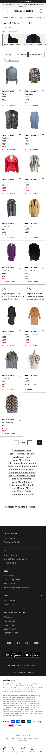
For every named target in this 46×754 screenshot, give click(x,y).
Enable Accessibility (23, 1)
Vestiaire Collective (15, 613)
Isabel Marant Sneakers (23, 494)
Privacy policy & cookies (22, 672)
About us (8, 617)
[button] (41, 10)
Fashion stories (11, 632)
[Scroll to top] (39, 442)
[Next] (29, 442)
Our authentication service (16, 558)
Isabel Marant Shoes (22, 482)
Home (5, 17)
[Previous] (16, 442)
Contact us (9, 604)
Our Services (10, 534)
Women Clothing (33, 17)
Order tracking (10, 554)
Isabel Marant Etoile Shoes (22, 472)
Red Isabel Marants (21, 478)
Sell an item (9, 583)
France (7, 739)
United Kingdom (16, 739)
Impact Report (10, 624)
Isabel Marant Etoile (21, 450)
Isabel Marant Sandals (22, 491)
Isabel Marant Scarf (21, 457)
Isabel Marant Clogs (21, 488)
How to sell (9, 575)
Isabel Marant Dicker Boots (21, 475)
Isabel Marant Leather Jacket (21, 463)
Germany (36, 739)
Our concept (9, 538)
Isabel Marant (17, 17)
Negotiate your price (11, 293)
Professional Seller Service (16, 587)
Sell (6, 571)
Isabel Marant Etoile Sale (21, 453)
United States (27, 739)
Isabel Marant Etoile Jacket (21, 466)
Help (6, 596)
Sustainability (10, 620)
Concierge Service (12, 542)
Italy (25, 741)
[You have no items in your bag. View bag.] (41, 10)
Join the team (10, 628)
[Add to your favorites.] (20, 91)
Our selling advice (12, 579)
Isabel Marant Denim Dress (21, 469)
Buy (6, 550)
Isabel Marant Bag (22, 460)
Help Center (9, 600)
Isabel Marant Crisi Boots (21, 485)
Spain (21, 741)
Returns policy (10, 562)
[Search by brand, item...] (5, 10)
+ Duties (32, 384)
